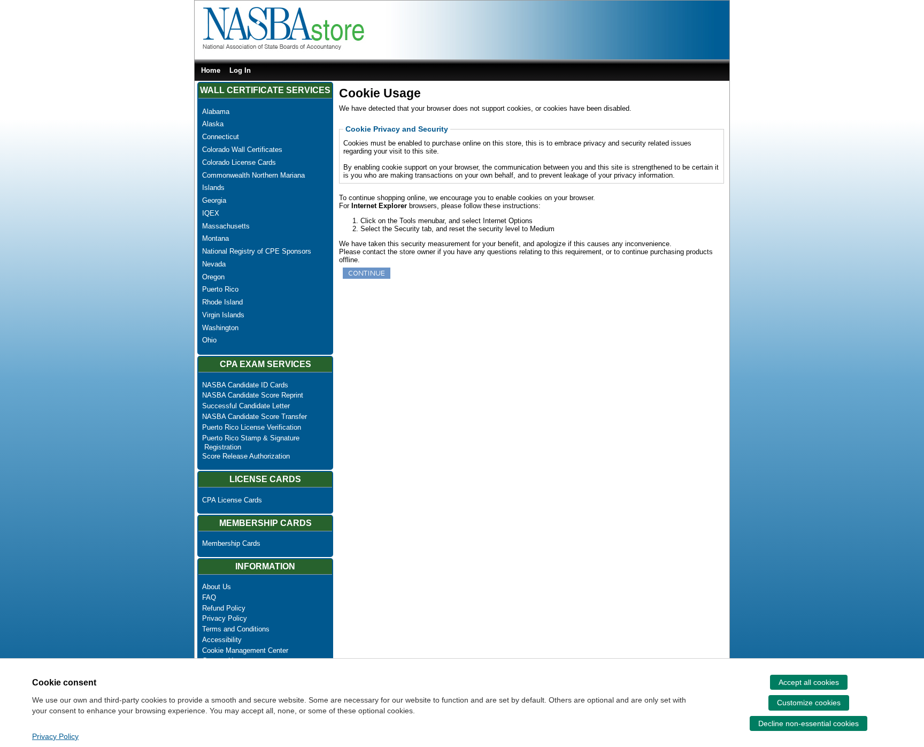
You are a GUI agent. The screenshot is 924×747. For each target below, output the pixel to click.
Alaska (213, 124)
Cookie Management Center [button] (245, 650)
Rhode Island (222, 302)
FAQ (209, 597)
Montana (215, 238)
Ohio (209, 340)
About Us (216, 587)
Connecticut (220, 137)
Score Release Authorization (246, 456)
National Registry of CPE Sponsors (256, 251)
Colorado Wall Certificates (242, 150)
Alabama (215, 112)
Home (210, 70)
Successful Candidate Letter (246, 406)
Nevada (214, 264)
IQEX (210, 213)
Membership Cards (231, 543)
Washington (220, 328)
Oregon (213, 277)
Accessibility (222, 640)
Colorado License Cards (239, 162)
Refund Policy (223, 608)
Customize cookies (809, 702)
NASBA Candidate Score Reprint (252, 395)
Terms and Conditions (236, 629)
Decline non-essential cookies (808, 723)
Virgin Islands (223, 315)
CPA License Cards (232, 500)
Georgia (214, 200)
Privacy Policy (224, 618)
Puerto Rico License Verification (251, 427)
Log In (240, 70)
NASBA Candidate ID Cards (245, 385)
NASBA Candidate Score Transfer (254, 417)
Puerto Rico (220, 289)
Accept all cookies (809, 682)
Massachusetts (226, 226)
